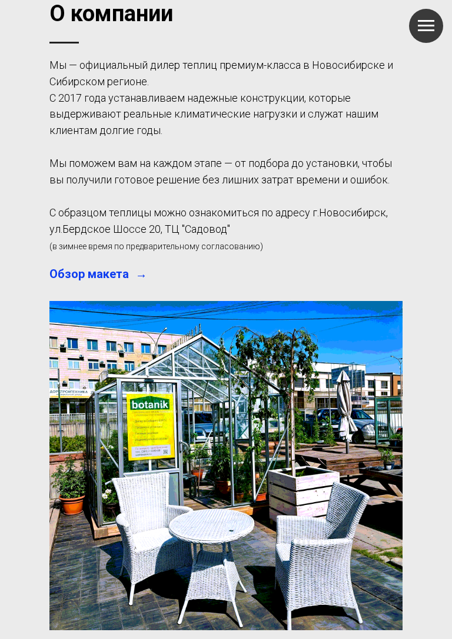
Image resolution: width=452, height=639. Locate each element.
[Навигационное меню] (426, 26)
